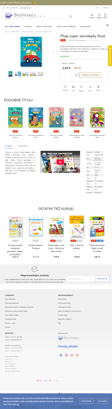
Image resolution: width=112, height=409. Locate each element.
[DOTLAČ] (15, 227)
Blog (59, 323)
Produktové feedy (10, 319)
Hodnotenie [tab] (23, 146)
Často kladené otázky (11, 315)
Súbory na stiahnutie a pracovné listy (69, 311)
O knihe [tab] (8, 146)
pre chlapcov (98, 162)
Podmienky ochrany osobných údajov (16, 311)
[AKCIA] (15, 117)
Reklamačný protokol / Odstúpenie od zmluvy (19, 307)
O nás (97, 8)
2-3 (95, 167)
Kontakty (106, 8)
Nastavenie (86, 401)
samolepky (97, 164)
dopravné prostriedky (98, 159)
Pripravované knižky (64, 303)
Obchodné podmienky (12, 303)
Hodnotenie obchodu (64, 307)
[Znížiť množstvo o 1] (79, 76)
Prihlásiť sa (102, 279)
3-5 (98, 167)
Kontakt (7, 327)
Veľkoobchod (62, 299)
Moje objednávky (10, 299)
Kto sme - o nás (10, 323)
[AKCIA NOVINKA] (97, 227)
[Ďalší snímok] (53, 51)
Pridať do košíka (90, 75)
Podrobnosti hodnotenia (93, 40)
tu (18, 404)
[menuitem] (12, 27)
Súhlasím (102, 401)
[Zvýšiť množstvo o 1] (79, 73)
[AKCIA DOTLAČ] (56, 227)
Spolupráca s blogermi (65, 319)
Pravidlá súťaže (62, 315)
